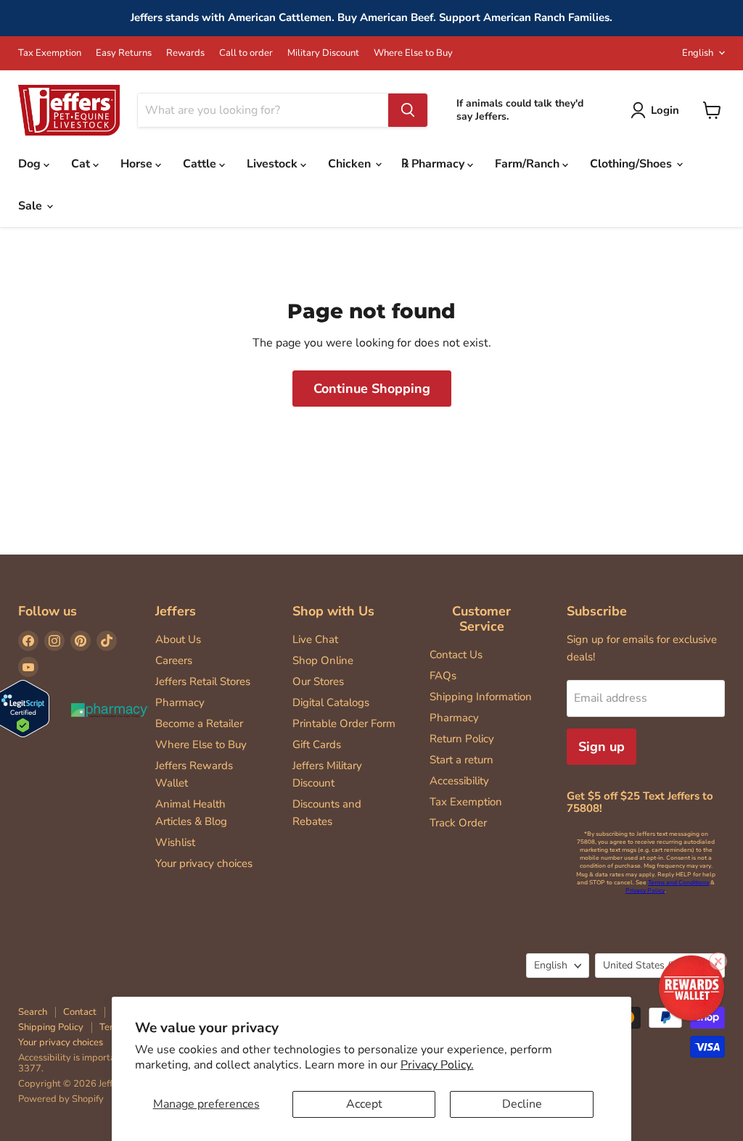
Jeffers (175, 611)
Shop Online (322, 660)
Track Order (458, 823)
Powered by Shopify (61, 1098)
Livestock (273, 164)
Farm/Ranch (528, 164)
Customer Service (481, 618)
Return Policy (462, 738)
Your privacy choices (204, 863)
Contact (80, 1011)
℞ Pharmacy (434, 164)
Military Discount (323, 53)
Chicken (351, 164)
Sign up (601, 746)
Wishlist (175, 842)
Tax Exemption (49, 53)
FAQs (443, 675)
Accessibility (459, 780)
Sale (31, 206)
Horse (137, 164)
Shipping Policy (50, 1027)
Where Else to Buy (413, 53)
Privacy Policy (645, 891)
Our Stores (318, 681)
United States (653, 965)
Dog (31, 164)
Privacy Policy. (437, 1065)
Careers (173, 660)
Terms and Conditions (678, 883)
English (697, 52)
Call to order (246, 53)
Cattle (201, 164)
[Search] (407, 110)
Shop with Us (333, 611)
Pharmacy (180, 702)
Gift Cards (316, 744)
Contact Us (456, 654)
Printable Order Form (343, 723)
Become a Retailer (199, 723)
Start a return (461, 759)
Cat (82, 164)
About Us (178, 639)
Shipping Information (481, 696)
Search (32, 1011)
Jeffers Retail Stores (202, 681)
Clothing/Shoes (632, 164)
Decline (522, 1104)
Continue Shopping (371, 388)
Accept (364, 1104)
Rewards (185, 53)
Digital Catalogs (330, 702)
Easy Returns (124, 53)
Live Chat (315, 639)
